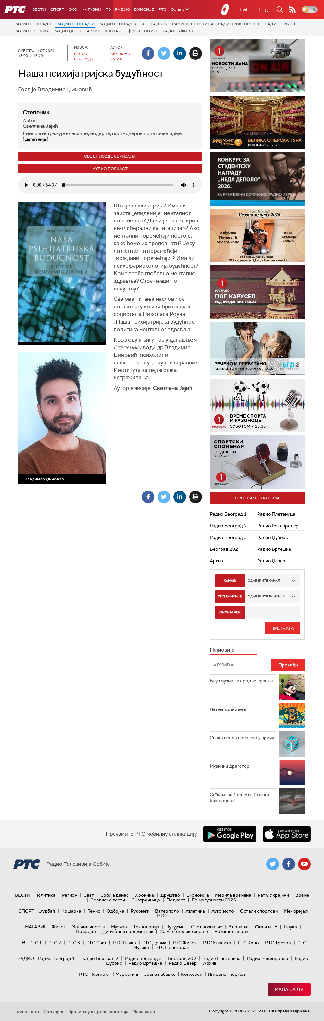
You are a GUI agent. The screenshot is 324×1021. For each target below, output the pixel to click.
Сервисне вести (107, 900)
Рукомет (140, 911)
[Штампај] (195, 53)
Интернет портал (226, 974)
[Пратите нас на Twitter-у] (272, 864)
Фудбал (46, 911)
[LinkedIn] (179, 53)
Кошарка (71, 911)
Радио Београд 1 (33, 24)
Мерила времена (233, 895)
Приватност (26, 1011)
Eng (263, 9)
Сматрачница (145, 900)
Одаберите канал (264, 581)
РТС (162, 9)
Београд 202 (154, 24)
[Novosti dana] (257, 65)
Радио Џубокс (281, 24)
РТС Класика (217, 942)
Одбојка (115, 911)
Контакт (114, 31)
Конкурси (191, 974)
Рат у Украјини (273, 895)
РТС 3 (73, 942)
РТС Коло (248, 942)
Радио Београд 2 (75, 24)
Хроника (144, 895)
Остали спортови (259, 911)
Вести (39, 9)
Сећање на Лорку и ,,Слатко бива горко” (239, 798)
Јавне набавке (160, 974)
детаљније (35, 139)
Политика (45, 895)
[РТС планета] (225, 9)
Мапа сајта (289, 989)
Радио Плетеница (193, 24)
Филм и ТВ (266, 927)
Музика (119, 927)
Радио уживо (178, 31)
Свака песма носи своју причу (242, 737)
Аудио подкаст (110, 168)
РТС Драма (154, 942)
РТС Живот (185, 942)
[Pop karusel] (257, 292)
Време (302, 895)
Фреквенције (143, 31)
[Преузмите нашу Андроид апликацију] (229, 834)
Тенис (94, 911)
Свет (89, 895)
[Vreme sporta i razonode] (257, 405)
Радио (122, 9)
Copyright (53, 1011)
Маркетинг (127, 974)
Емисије (144, 9)
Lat (244, 9)
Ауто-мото (222, 911)
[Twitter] (164, 53)
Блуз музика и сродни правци (241, 681)
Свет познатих (206, 927)
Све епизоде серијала (110, 156)
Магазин (91, 9)
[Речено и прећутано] (257, 348)
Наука (290, 927)
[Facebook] (148, 53)
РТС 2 (54, 942)
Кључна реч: (230, 612)
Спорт (57, 9)
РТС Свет (96, 942)
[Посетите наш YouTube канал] (304, 864)
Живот (59, 927)
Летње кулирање (228, 709)
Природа (86, 931)
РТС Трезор (278, 942)
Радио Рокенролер (239, 24)
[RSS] (292, 9)
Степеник (36, 112)
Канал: (230, 581)
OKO (73, 9)
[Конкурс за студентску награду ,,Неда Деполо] (257, 179)
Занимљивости (88, 927)
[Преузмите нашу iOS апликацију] (287, 834)
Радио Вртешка (31, 31)
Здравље (238, 927)
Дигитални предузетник (127, 931)
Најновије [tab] (222, 650)
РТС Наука (124, 942)
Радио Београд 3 (117, 24)
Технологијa (146, 927)
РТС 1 (35, 942)
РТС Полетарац (172, 947)
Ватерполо (167, 911)
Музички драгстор (230, 766)
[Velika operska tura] (257, 122)
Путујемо (175, 927)
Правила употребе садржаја (97, 1011)
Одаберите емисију (266, 596)
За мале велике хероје (184, 931)
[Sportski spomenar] (257, 462)
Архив (93, 31)
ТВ (108, 9)
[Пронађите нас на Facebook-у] (288, 864)
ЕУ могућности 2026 (214, 900)
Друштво (170, 895)
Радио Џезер (67, 31)
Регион (69, 895)
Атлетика (195, 911)
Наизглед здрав (231, 931)
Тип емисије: (230, 596)
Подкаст (175, 900)
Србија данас (114, 895)
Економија (197, 895)
